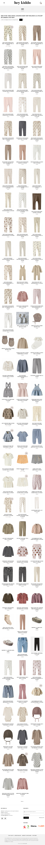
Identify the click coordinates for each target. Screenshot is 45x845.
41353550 (6, 812)
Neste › (22, 801)
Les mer (32, 840)
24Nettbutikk (24, 843)
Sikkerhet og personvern (26, 835)
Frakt (9, 835)
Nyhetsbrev (34, 835)
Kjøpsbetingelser (18, 835)
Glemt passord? (41, 817)
